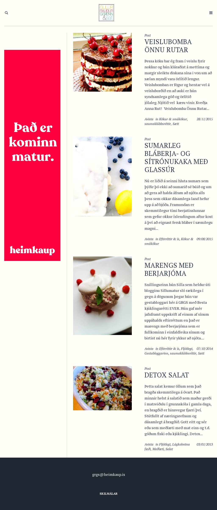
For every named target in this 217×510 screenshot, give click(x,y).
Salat (169, 449)
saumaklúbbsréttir (158, 123)
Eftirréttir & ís (169, 239)
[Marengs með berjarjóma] (102, 295)
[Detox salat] (102, 387)
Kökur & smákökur (173, 119)
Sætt (175, 123)
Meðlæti (158, 449)
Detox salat (167, 374)
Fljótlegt (186, 348)
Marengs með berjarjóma (169, 269)
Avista (149, 119)
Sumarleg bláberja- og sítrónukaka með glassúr (176, 157)
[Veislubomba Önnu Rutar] (102, 61)
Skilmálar (109, 494)
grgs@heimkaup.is (108, 474)
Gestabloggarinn (156, 353)
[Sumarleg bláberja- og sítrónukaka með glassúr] (102, 176)
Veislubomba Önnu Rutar (168, 45)
